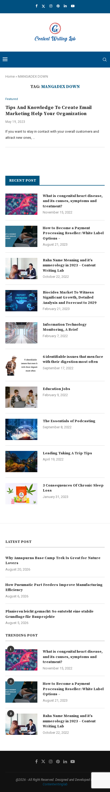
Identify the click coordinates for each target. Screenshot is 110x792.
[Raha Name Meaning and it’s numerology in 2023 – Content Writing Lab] (21, 268)
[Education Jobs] (21, 397)
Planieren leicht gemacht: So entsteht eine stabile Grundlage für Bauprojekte (49, 614)
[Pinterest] (58, 6)
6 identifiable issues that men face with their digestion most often (73, 359)
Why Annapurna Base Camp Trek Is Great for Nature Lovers (52, 561)
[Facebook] (36, 6)
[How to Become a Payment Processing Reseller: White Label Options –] (21, 236)
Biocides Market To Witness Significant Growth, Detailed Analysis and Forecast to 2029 (69, 297)
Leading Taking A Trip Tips (67, 453)
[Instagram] (50, 6)
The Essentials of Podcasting (69, 421)
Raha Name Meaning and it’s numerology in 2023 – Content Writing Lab (69, 265)
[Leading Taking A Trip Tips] (21, 461)
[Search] (104, 59)
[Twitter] (43, 6)
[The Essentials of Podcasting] (21, 429)
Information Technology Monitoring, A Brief (65, 327)
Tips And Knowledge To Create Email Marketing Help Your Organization (48, 110)
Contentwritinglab (55, 784)
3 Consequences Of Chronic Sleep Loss (73, 488)
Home (10, 76)
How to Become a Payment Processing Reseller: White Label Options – (73, 233)
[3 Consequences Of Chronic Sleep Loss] (21, 493)
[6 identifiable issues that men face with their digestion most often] (21, 365)
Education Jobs (56, 389)
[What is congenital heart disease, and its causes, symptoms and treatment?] (21, 204)
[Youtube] (72, 6)
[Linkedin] (65, 6)
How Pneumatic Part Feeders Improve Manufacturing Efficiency (54, 588)
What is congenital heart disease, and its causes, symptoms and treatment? (73, 201)
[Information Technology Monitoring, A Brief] (21, 332)
